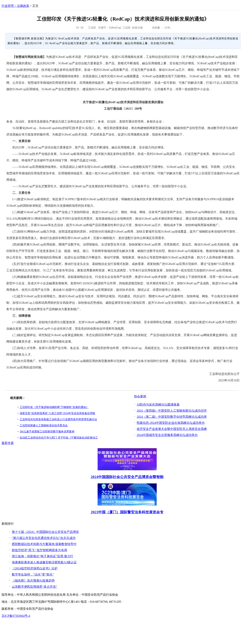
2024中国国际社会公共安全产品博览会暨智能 (127, 477)
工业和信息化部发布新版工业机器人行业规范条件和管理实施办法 (58, 419)
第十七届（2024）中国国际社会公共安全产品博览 (45, 531)
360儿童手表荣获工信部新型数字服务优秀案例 (47, 431)
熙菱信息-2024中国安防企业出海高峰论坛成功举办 (171, 422)
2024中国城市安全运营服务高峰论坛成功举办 (167, 435)
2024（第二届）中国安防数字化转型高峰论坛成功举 (172, 416)
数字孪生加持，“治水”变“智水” (33, 574)
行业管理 (8, 5)
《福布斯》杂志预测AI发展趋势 (33, 580)
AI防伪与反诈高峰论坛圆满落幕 (158, 404)
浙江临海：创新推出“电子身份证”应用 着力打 (42, 556)
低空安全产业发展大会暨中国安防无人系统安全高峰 (172, 428)
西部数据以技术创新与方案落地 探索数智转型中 (44, 544)
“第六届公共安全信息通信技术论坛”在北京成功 (43, 538)
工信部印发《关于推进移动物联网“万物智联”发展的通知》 (54, 407)
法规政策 (23, 5)
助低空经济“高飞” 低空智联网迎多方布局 (39, 550)
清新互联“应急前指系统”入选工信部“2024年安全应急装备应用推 (57, 413)
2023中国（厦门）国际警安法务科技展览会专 (127, 512)
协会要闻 (140, 396)
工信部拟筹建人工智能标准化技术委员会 (44, 425)
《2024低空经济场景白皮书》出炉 (35, 568)
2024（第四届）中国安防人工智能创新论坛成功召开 (172, 410)
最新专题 (8, 443)
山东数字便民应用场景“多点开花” (34, 586)
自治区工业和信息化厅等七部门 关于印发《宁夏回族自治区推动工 (59, 437)
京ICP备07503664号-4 (16, 615)
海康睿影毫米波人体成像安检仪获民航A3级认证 (44, 562)
